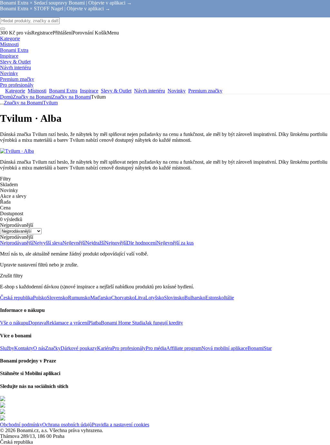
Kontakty (23, 348)
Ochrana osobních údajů (67, 424)
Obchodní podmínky (21, 424)
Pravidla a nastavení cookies (120, 424)
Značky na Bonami (71, 97)
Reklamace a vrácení (67, 322)
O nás (39, 348)
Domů (6, 97)
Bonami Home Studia (123, 322)
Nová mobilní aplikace (224, 348)
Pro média (156, 348)
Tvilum (50, 102)
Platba (94, 322)
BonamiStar (260, 348)
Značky (53, 348)
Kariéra (104, 348)
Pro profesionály (129, 348)
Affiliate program (183, 348)
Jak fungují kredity (164, 322)
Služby (7, 348)
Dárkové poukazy (79, 348)
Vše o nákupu (14, 322)
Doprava (37, 322)
